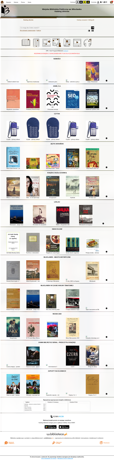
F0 (98, 2)
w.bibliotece (48, 438)
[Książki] (26, 47)
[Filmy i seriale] (77, 47)
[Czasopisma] (67, 47)
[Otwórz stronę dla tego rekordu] (14, 80)
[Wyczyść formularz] (89, 31)
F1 (101, 2)
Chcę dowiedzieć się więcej (48, 458)
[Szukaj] (92, 27)
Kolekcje (38, 30)
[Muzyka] (88, 47)
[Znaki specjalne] (92, 31)
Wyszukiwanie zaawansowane (28, 30)
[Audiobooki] (47, 47)
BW (81, 2)
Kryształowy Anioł (28, 410)
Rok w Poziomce (27, 407)
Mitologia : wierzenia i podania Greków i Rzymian (34, 404)
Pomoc (23, 2)
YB (85, 2)
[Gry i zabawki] (57, 47)
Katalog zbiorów (28, 20)
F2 (105, 2)
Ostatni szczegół (27, 408)
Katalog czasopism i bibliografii (85, 20)
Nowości (8, 2)
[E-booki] (36, 47)
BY (88, 2)
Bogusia (26, 405)
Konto (29, 2)
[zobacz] (65, 50)
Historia (16, 2)
